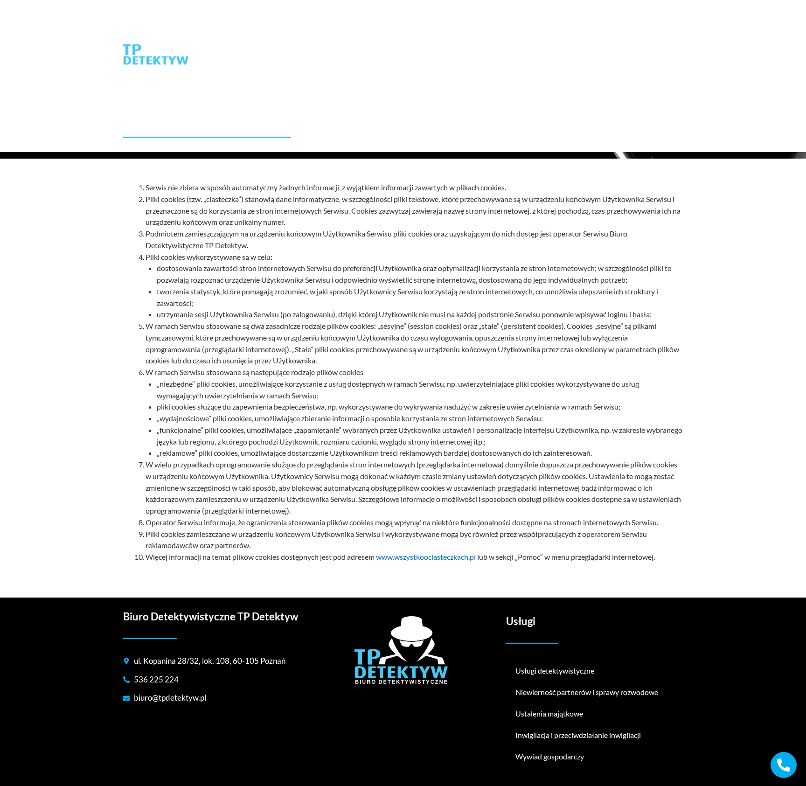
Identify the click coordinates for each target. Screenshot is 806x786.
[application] (568, 44)
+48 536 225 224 (161, 6)
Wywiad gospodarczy (549, 756)
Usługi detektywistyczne (554, 670)
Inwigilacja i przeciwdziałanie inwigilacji (578, 734)
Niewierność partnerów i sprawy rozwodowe (586, 692)
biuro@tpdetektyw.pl (238, 6)
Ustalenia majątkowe (549, 713)
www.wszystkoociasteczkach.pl (426, 556)
